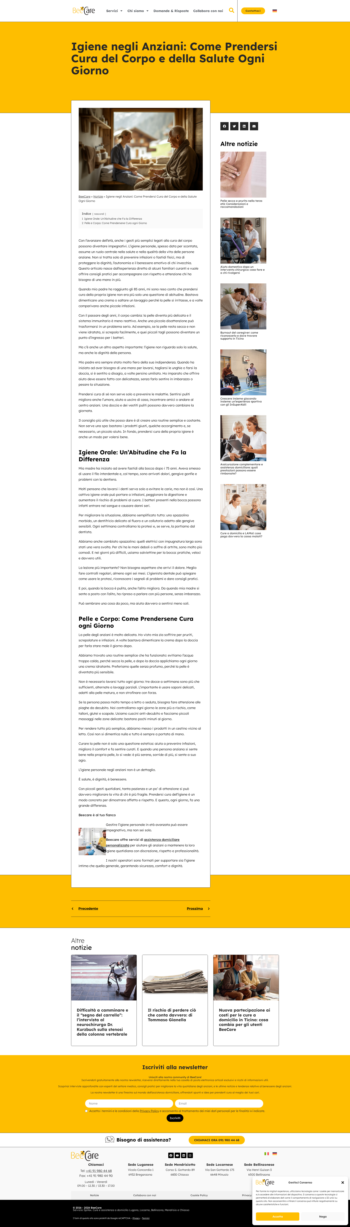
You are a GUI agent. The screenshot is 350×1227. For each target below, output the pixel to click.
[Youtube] (177, 1155)
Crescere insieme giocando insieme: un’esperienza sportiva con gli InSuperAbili (241, 401)
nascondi (99, 213)
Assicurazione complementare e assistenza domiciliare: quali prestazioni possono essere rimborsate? (241, 469)
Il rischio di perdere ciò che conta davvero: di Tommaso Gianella (172, 1015)
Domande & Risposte (171, 11)
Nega (323, 1216)
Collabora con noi (208, 11)
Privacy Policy (149, 1111)
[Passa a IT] (267, 1153)
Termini (145, 1218)
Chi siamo (135, 11)
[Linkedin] (183, 1155)
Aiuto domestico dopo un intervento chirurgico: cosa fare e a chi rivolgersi (242, 269)
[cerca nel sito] (231, 11)
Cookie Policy (199, 1195)
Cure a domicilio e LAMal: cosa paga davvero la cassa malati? (241, 534)
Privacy (136, 1218)
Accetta (278, 1216)
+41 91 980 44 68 (99, 1171)
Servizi (112, 11)
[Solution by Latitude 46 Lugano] (249, 1209)
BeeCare (84, 196)
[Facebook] (171, 1155)
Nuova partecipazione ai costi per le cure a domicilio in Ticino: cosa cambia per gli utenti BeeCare (244, 1020)
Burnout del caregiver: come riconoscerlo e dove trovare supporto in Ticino (239, 335)
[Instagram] (190, 1155)
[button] (343, 1182)
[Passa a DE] (275, 10)
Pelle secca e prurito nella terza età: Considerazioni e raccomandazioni (241, 204)
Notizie (98, 196)
